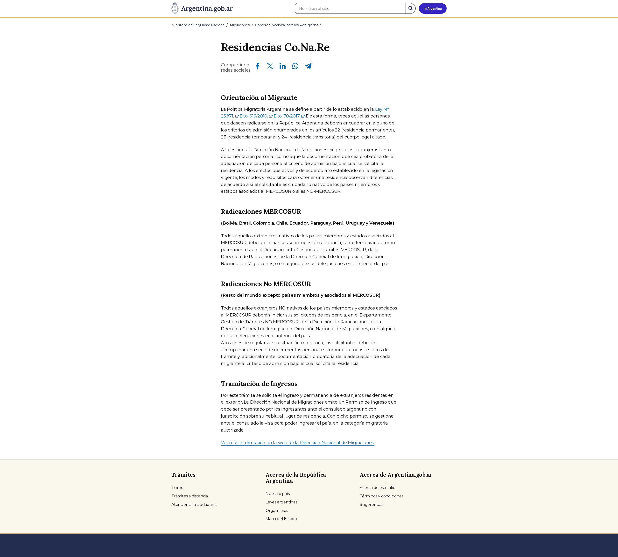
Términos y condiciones (381, 496)
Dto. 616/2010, (254, 116)
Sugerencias (371, 504)
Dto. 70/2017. (287, 116)
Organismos (277, 510)
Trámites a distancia (189, 496)
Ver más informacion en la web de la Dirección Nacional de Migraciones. (297, 442)
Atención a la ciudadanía (194, 504)
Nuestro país (278, 493)
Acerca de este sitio (377, 487)
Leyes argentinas (281, 502)
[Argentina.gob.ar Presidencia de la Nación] (202, 8)
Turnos (178, 487)
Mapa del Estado (281, 518)
